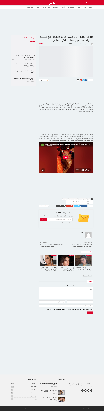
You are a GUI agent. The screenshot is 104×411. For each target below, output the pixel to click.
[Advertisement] (52, 23)
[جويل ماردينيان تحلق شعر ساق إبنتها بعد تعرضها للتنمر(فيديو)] (23, 47)
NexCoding (24, 408)
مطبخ (38, 7)
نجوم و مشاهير (46, 7)
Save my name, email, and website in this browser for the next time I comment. (69, 309)
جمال (85, 7)
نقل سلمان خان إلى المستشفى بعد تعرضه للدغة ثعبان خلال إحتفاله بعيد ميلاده (81, 245)
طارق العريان (65, 199)
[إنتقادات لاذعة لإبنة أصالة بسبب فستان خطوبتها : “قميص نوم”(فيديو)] (61, 399)
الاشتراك (44, 219)
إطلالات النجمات (33, 387)
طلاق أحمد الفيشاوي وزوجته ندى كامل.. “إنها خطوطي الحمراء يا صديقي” (51, 245)
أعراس (63, 7)
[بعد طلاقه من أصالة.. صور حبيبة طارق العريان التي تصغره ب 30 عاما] (61, 392)
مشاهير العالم (34, 393)
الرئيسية (90, 7)
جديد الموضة (34, 399)
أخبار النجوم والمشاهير (82, 199)
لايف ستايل (55, 7)
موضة (79, 7)
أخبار (89, 199)
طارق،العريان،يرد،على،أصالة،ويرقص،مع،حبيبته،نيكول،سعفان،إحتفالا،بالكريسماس (79, 203)
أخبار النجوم (41, 43)
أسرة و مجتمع (30, 7)
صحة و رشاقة (71, 7)
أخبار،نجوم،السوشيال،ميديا (73, 199)
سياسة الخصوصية (72, 408)
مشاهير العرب (34, 390)
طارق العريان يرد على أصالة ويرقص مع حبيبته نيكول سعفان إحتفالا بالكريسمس (79, 201)
